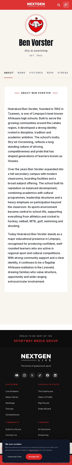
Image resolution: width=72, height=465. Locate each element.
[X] (32, 375)
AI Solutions (44, 429)
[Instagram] (24, 375)
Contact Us (11, 435)
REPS (50, 72)
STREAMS (64, 72)
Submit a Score (13, 429)
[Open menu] (66, 5)
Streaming (43, 435)
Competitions (12, 414)
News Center (12, 397)
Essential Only (14, 456)
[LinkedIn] (55, 375)
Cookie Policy (34, 450)
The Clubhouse (45, 391)
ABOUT (9, 72)
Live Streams (12, 391)
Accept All (33, 456)
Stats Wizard (44, 409)
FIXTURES (36, 72)
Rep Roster (43, 403)
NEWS (22, 72)
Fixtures (9, 409)
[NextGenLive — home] (36, 5)
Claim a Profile (45, 397)
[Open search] (59, 5)
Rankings (10, 403)
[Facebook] (48, 375)
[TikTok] (40, 375)
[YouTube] (17, 375)
